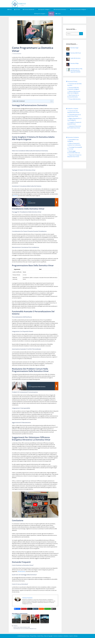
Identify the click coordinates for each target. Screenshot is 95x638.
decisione (15, 195)
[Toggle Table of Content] (50, 101)
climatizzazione (21, 571)
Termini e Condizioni (58, 636)
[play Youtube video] (35, 505)
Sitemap (75, 636)
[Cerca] (81, 33)
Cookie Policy (40, 636)
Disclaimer (66, 636)
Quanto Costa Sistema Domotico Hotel (21, 627)
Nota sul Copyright (48, 636)
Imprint (71, 636)
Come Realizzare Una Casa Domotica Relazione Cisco (24, 628)
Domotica (15, 625)
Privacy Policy (33, 636)
